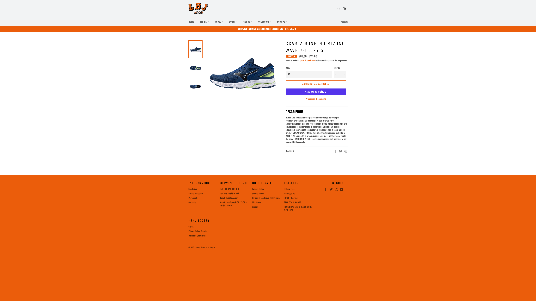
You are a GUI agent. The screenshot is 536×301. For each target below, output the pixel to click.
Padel (218, 21)
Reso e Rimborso (195, 193)
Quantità (337, 68)
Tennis (203, 21)
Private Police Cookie (197, 231)
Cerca (190, 226)
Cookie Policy (258, 193)
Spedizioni (192, 189)
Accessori (264, 21)
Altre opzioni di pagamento (316, 98)
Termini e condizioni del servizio (266, 198)
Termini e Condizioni (197, 235)
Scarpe (281, 21)
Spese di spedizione (308, 60)
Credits (255, 206)
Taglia (288, 68)
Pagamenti (193, 198)
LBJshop (197, 247)
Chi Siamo (256, 202)
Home (191, 21)
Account (344, 21)
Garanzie (192, 202)
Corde (247, 21)
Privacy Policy (258, 189)
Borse (232, 21)
